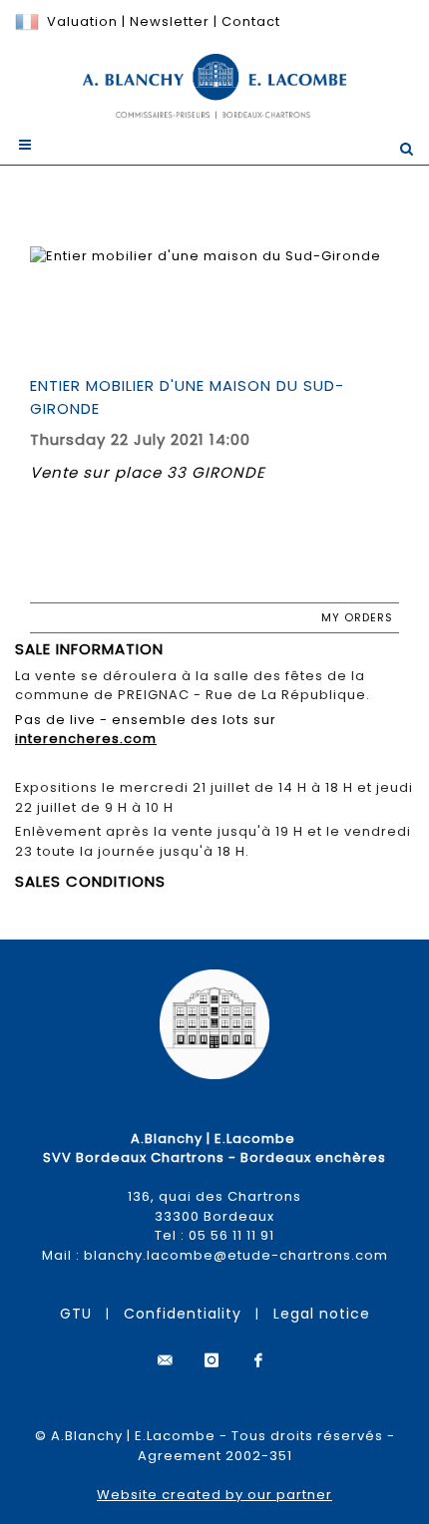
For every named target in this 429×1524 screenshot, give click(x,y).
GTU (76, 1314)
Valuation (82, 21)
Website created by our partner (214, 1494)
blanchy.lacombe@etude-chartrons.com (236, 1255)
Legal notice (321, 1314)
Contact (250, 21)
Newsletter (168, 21)
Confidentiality (182, 1314)
